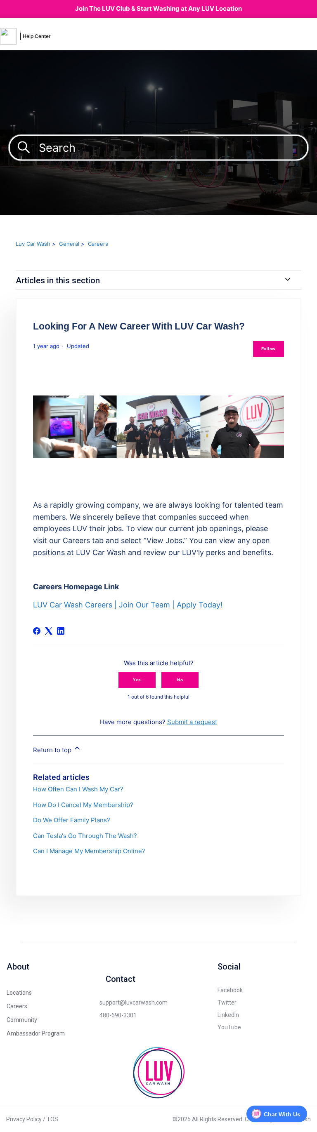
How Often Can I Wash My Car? (78, 789)
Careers (98, 243)
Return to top (53, 750)
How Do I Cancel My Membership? (83, 805)
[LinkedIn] (60, 631)
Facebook (230, 990)
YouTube (229, 1027)
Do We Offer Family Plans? (71, 820)
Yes (137, 680)
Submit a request (192, 722)
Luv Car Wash (33, 243)
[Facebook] (36, 631)
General (69, 243)
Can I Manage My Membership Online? (89, 851)
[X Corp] (48, 631)
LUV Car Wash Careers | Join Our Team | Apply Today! (127, 604)
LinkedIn (228, 1015)
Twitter (227, 1002)
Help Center (37, 36)
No (180, 680)
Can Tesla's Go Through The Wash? (85, 836)
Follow (268, 348)
